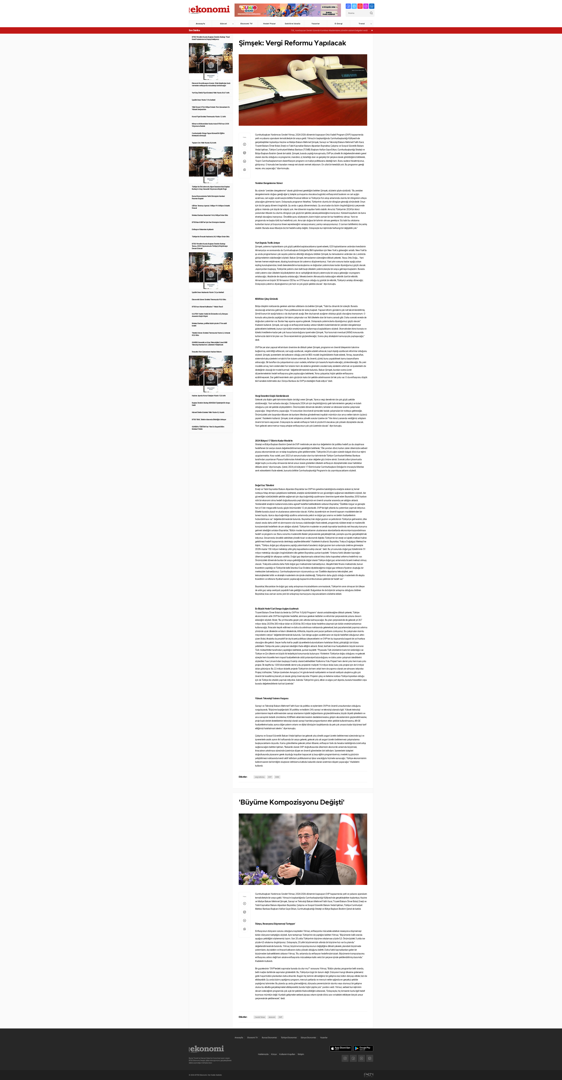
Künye (274, 1054)
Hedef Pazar (269, 24)
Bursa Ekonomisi (269, 1037)
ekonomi (272, 1017)
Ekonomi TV (246, 24)
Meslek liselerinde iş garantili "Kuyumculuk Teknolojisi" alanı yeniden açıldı (361, 30)
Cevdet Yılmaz (260, 1017)
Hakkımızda (263, 1054)
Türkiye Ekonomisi (289, 1037)
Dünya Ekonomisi (308, 1037)
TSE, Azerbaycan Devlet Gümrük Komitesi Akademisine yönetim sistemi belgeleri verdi (281, 30)
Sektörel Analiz (292, 24)
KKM (277, 777)
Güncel (223, 24)
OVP (269, 777)
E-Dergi (338, 24)
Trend (362, 24)
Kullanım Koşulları (287, 1054)
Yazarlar (315, 24)
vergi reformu (259, 777)
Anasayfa (200, 24)
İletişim (301, 1054)
